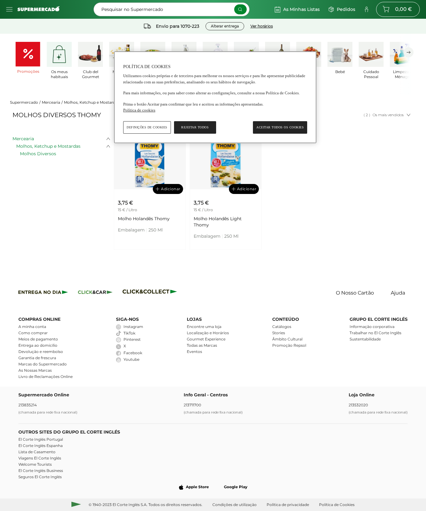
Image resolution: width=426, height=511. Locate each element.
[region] (215, 97)
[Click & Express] (43, 293)
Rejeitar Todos (195, 127)
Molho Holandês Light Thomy (218, 222)
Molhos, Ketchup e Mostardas (91, 102)
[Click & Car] (95, 293)
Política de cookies (139, 110)
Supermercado (24, 102)
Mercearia (51, 102)
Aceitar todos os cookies (280, 127)
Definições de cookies (147, 127)
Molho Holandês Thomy (144, 218)
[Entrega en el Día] (151, 293)
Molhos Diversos (38, 153)
